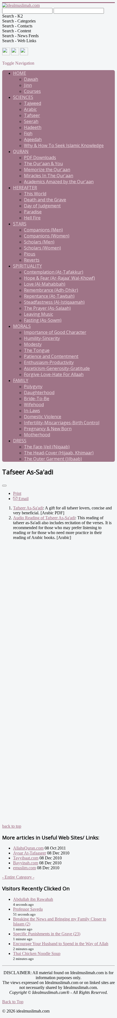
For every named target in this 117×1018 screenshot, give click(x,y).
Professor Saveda (28, 909)
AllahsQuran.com (28, 848)
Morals (22, 326)
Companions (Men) (43, 230)
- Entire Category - (18, 877)
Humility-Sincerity (42, 338)
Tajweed (32, 103)
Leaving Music (38, 314)
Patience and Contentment (51, 356)
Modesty (33, 344)
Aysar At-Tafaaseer (29, 853)
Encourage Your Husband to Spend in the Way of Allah (60, 943)
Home (19, 73)
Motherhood (37, 435)
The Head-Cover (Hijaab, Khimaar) (59, 453)
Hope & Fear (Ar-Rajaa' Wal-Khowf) (59, 278)
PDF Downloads (40, 157)
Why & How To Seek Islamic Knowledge (64, 145)
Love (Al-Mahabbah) (44, 284)
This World (35, 194)
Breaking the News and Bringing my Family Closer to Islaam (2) (59, 921)
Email (23, 498)
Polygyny (33, 386)
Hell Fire (32, 218)
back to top (11, 826)
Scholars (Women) (42, 248)
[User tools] (4, 485)
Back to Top (12, 1001)
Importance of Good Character (55, 332)
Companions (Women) (46, 236)
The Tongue (37, 350)
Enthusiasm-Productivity (49, 362)
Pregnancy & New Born (48, 429)
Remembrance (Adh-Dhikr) (51, 290)
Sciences (23, 97)
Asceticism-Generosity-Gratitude (57, 368)
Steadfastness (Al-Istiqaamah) (54, 302)
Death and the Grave (45, 200)
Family (20, 380)
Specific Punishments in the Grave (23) (46, 933)
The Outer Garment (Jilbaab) (53, 459)
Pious (29, 254)
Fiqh (28, 133)
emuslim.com (24, 867)
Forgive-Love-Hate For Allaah (54, 374)
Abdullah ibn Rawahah (33, 899)
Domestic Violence (42, 417)
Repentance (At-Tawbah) (49, 296)
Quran (21, 151)
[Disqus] (58, 612)
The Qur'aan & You (43, 163)
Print (17, 493)
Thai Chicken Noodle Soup (36, 953)
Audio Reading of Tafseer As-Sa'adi (44, 517)
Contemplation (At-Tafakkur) (53, 272)
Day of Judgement (42, 206)
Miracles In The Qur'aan (48, 176)
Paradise (33, 212)
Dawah (31, 79)
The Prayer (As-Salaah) (47, 308)
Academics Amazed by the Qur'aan (59, 182)
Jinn (28, 85)
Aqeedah (33, 139)
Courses (32, 91)
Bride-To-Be (36, 398)
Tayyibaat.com (25, 858)
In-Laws (32, 411)
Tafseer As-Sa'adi (28, 508)
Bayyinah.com (25, 863)
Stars (19, 224)
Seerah (31, 121)
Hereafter (25, 188)
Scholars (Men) (39, 242)
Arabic (30, 109)
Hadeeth (32, 127)
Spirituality (27, 266)
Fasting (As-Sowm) (42, 320)
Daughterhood (39, 392)
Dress (19, 441)
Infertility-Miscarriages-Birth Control (61, 423)
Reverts (31, 260)
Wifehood (34, 405)
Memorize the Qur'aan (47, 170)
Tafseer (32, 115)
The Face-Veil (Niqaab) (47, 447)
